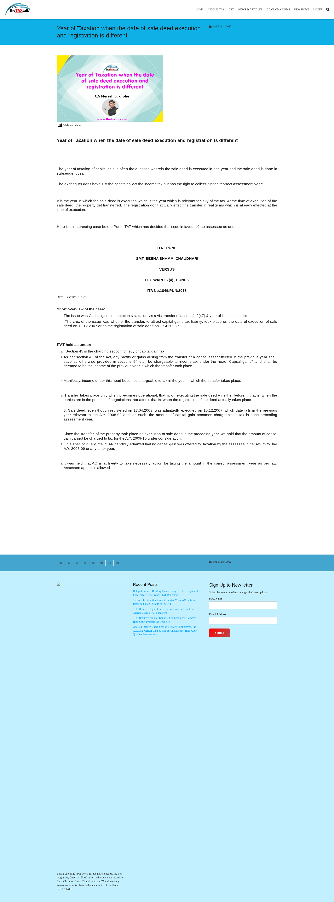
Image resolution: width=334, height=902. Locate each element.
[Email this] (61, 563)
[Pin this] (93, 563)
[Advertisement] (224, 90)
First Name (215, 598)
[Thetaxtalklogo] (18, 10)
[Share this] (69, 563)
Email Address (217, 614)
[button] (226, 9)
